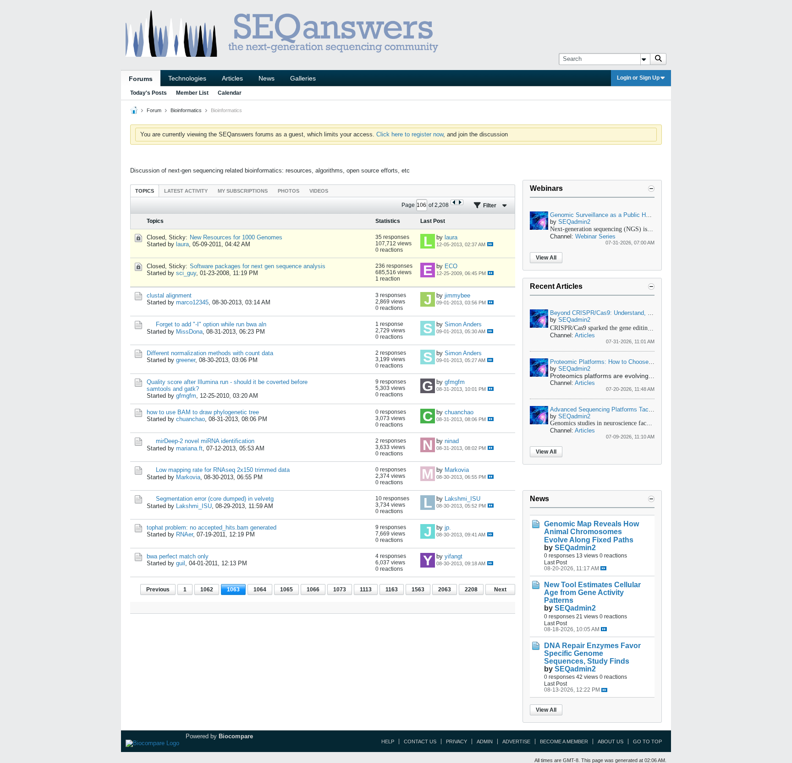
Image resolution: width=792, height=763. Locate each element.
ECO (451, 266)
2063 (444, 589)
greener (185, 360)
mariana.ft (189, 448)
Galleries (303, 78)
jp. (448, 527)
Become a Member (564, 741)
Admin (485, 741)
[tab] (144, 190)
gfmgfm (186, 395)
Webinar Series (595, 236)
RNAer (184, 534)
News (266, 78)
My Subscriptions (243, 191)
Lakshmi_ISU (194, 506)
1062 (206, 589)
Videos (318, 191)
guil (180, 563)
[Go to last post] (490, 244)
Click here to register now (409, 134)
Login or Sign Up (638, 78)
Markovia (188, 477)
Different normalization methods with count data (210, 353)
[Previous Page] (454, 202)
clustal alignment (169, 295)
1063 (233, 589)
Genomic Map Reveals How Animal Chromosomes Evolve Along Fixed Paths (591, 531)
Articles (232, 78)
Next (500, 589)
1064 (259, 589)
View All (546, 257)
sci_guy (186, 273)
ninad (452, 441)
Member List (192, 93)
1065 (286, 589)
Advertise (516, 741)
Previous (158, 589)
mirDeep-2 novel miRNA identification (205, 441)
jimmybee (457, 295)
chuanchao (190, 419)
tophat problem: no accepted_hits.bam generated (211, 527)
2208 (471, 589)
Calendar (230, 93)
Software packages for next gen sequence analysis (257, 266)
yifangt (453, 556)
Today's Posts (148, 93)
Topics (144, 191)
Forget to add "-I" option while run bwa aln (211, 324)
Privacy (456, 741)
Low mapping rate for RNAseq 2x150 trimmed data (223, 469)
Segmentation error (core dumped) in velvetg (215, 498)
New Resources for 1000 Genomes (236, 237)
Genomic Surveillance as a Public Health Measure (616, 214)
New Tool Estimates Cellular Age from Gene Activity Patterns (592, 592)
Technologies (187, 78)
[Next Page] (460, 202)
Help (387, 741)
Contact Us (420, 741)
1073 (339, 589)
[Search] (658, 59)
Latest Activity (186, 191)
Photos (288, 191)
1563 (418, 589)
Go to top (647, 741)
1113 (366, 589)
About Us (610, 741)
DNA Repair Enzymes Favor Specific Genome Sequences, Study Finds (592, 653)
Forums (141, 78)
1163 (391, 589)
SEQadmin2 (574, 221)
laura (182, 244)
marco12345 (192, 302)
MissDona (189, 331)
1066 (313, 589)
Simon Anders (463, 324)
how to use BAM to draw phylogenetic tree (203, 412)
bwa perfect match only (178, 556)
